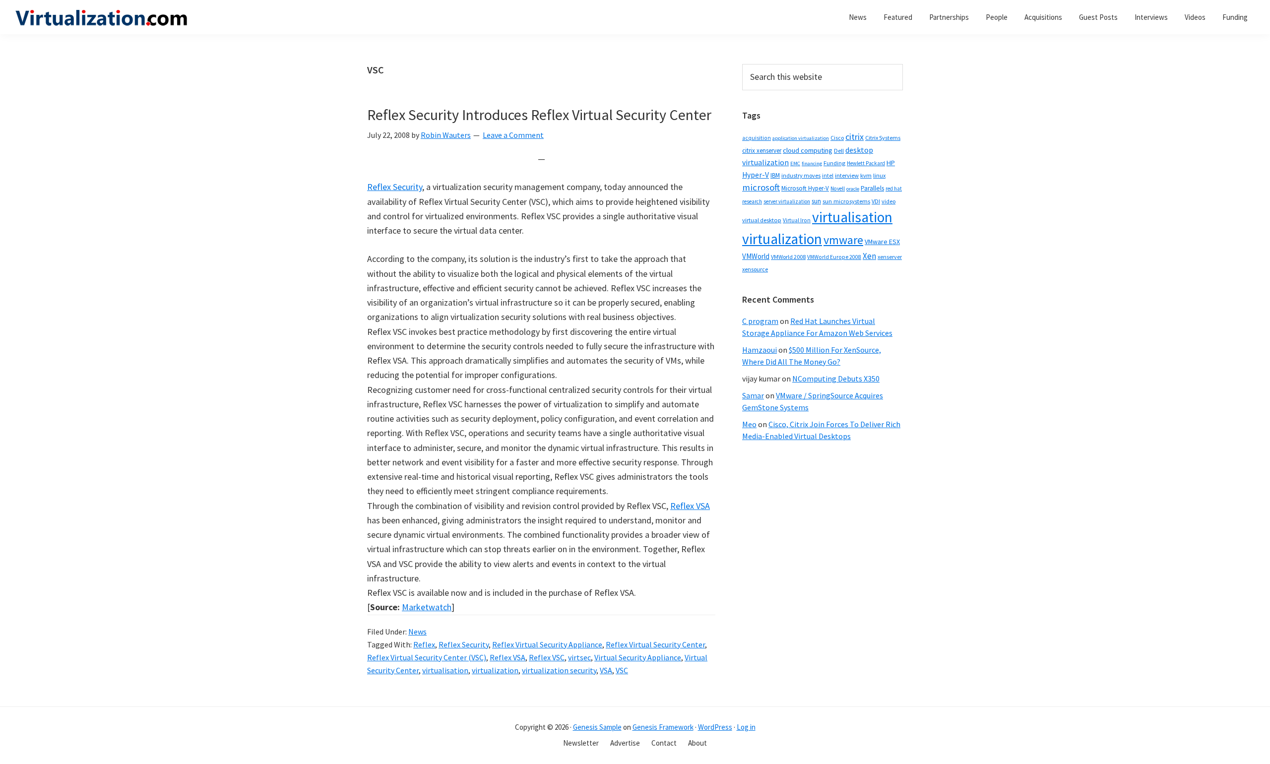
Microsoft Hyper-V (805, 188)
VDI (876, 201)
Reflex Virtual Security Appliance (547, 644)
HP (891, 162)
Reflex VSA (690, 505)
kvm (866, 175)
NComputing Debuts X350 (836, 378)
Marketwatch (426, 607)
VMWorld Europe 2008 (834, 257)
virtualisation (445, 670)
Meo (749, 424)
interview (847, 175)
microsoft (761, 187)
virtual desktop (761, 220)
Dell (839, 150)
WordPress (715, 727)
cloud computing (807, 150)
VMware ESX (882, 241)
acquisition (756, 137)
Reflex (424, 644)
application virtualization (800, 138)
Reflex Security (394, 186)
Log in (746, 727)
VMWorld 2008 (788, 256)
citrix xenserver (761, 150)
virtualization (495, 670)
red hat (894, 188)
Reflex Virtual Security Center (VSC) (426, 657)
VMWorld (755, 256)
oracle (852, 189)
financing (812, 163)
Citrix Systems (882, 137)
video (888, 201)
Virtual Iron (797, 220)
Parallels (872, 188)
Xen (869, 256)
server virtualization (786, 201)
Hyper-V (755, 175)
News (417, 632)
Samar (753, 395)
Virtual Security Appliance (637, 657)
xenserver (890, 256)
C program (760, 321)
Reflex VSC (547, 657)
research (752, 201)
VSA (606, 670)
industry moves (801, 175)
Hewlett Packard (866, 163)
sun (816, 201)
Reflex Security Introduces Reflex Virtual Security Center (539, 114)
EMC (795, 163)
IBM (775, 175)
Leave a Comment (513, 135)
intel (827, 175)
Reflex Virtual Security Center (655, 644)
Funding (834, 163)
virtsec (579, 657)
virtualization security (559, 670)
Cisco (837, 137)
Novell (837, 188)
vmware (843, 240)
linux (879, 175)
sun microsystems (846, 201)
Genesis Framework (663, 727)
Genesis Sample (597, 727)
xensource (755, 269)
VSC (622, 670)
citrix (854, 136)
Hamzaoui (759, 350)
